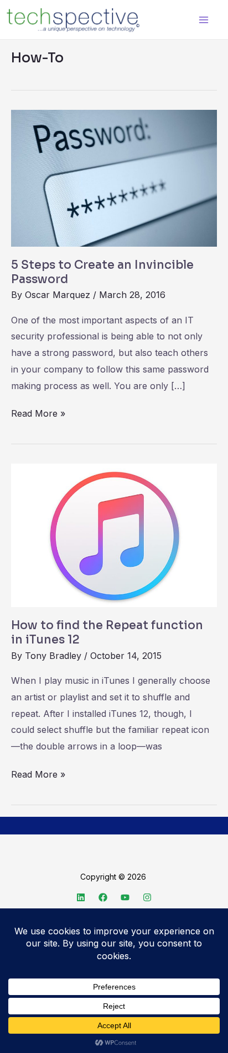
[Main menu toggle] (203, 19)
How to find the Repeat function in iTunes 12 (107, 632)
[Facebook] (103, 897)
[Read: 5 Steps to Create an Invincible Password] (114, 177)
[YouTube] (125, 897)
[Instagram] (147, 897)
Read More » (38, 412)
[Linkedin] (80, 897)
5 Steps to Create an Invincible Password (102, 272)
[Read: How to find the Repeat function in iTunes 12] (114, 534)
